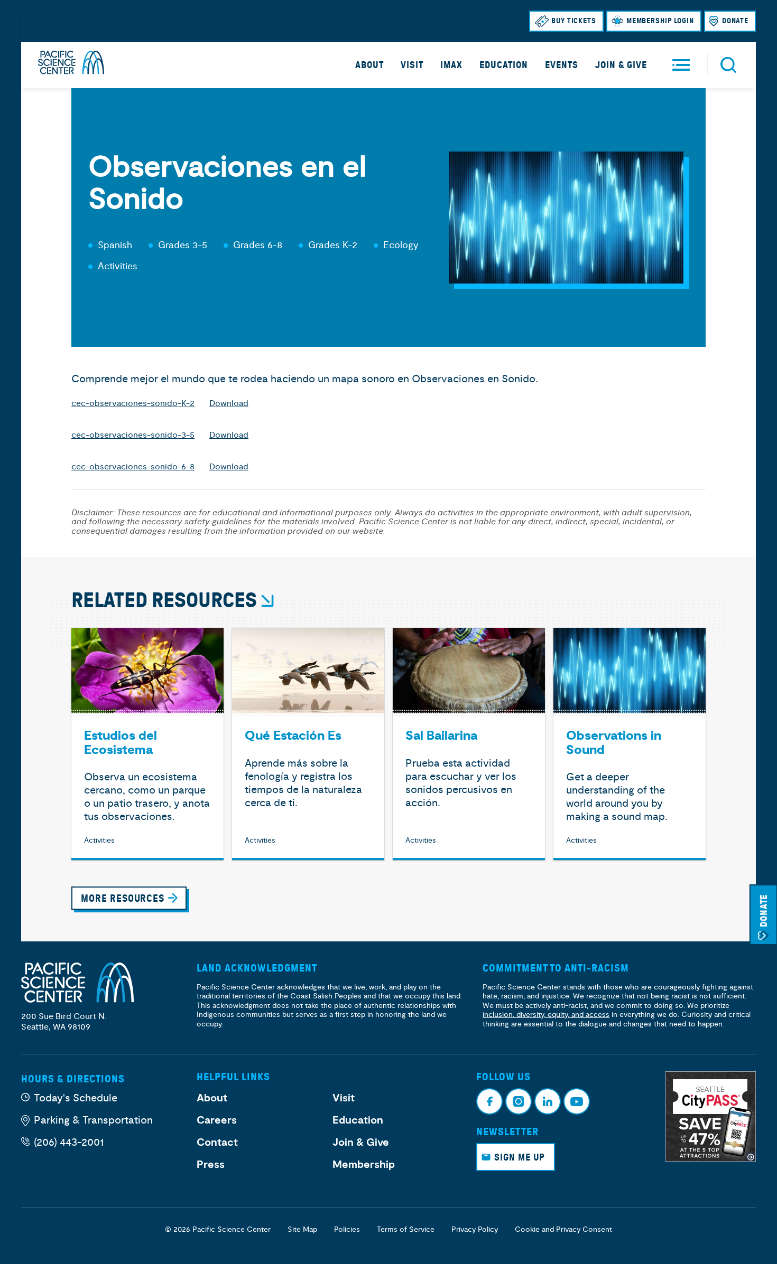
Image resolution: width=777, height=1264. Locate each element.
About (369, 65)
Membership (363, 1165)
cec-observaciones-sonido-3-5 (133, 435)
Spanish (115, 245)
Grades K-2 (332, 245)
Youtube (576, 1101)
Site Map (302, 1229)
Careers (217, 1120)
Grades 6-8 (257, 245)
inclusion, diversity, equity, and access (546, 1014)
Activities (117, 266)
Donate (735, 21)
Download (228, 403)
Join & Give (621, 65)
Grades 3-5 (182, 245)
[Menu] (681, 65)
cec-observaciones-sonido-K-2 (133, 403)
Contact (217, 1142)
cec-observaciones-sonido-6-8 (133, 466)
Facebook (489, 1101)
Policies (347, 1229)
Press (211, 1165)
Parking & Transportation (93, 1120)
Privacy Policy (474, 1229)
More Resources (122, 898)
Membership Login (660, 21)
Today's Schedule (75, 1098)
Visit (412, 65)
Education (503, 65)
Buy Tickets (573, 21)
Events (561, 65)
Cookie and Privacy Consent (563, 1229)
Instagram (518, 1101)
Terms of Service (405, 1229)
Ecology (401, 245)
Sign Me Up (519, 1157)
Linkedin (547, 1101)
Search (728, 65)
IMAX (451, 65)
